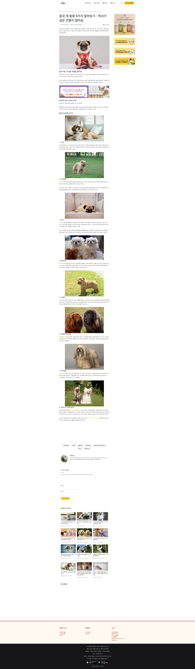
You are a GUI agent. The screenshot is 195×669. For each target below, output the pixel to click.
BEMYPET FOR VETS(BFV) (118, 638)
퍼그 (60, 222)
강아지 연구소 (88, 3)
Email (62, 491)
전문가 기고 (112, 3)
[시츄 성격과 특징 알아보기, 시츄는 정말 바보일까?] (100, 516)
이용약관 (102, 666)
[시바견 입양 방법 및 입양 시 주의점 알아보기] (100, 532)
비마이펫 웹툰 (62, 633)
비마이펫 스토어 (115, 633)
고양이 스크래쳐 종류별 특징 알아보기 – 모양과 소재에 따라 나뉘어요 (100, 573)
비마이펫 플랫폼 (129, 3)
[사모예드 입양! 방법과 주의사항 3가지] (84, 549)
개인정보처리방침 (95, 666)
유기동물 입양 (114, 637)
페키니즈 (61, 263)
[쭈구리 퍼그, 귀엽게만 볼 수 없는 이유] (84, 516)
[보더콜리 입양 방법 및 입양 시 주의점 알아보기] (100, 549)
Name (62, 485)
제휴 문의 (88, 633)
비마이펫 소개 (88, 632)
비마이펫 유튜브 (63, 632)
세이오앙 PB (114, 640)
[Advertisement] (84, 431)
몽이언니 (72, 455)
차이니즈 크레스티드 (75, 410)
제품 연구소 (105, 3)
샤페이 (60, 300)
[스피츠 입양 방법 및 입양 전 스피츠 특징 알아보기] (68, 516)
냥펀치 (61, 635)
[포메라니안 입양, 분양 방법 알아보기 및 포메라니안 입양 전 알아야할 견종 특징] (84, 566)
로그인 (121, 3)
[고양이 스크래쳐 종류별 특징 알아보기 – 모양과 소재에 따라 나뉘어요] (100, 566)
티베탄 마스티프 (63, 337)
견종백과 (72, 11)
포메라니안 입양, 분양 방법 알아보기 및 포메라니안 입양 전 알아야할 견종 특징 (84, 573)
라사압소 (61, 373)
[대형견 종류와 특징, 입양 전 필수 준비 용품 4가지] (84, 532)
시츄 (68, 145)
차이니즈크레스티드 (100, 445)
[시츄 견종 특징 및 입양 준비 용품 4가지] (68, 566)
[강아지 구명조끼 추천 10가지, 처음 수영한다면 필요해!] (68, 549)
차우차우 (61, 182)
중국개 (80, 445)
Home (61, 11)
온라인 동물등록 (115, 635)
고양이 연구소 (97, 3)
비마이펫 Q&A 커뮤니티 (93, 418)
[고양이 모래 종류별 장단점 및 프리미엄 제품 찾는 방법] (68, 532)
